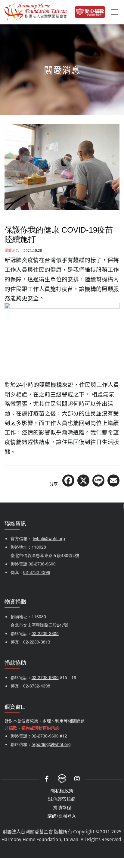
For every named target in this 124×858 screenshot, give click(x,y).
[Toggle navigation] (114, 12)
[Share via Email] (113, 480)
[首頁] (36, 12)
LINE (62, 778)
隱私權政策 (62, 790)
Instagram (77, 778)
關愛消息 (12, 250)
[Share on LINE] (98, 480)
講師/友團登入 (62, 816)
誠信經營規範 (62, 799)
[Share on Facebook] (68, 480)
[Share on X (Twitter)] (83, 480)
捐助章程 (62, 807)
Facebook (46, 778)
